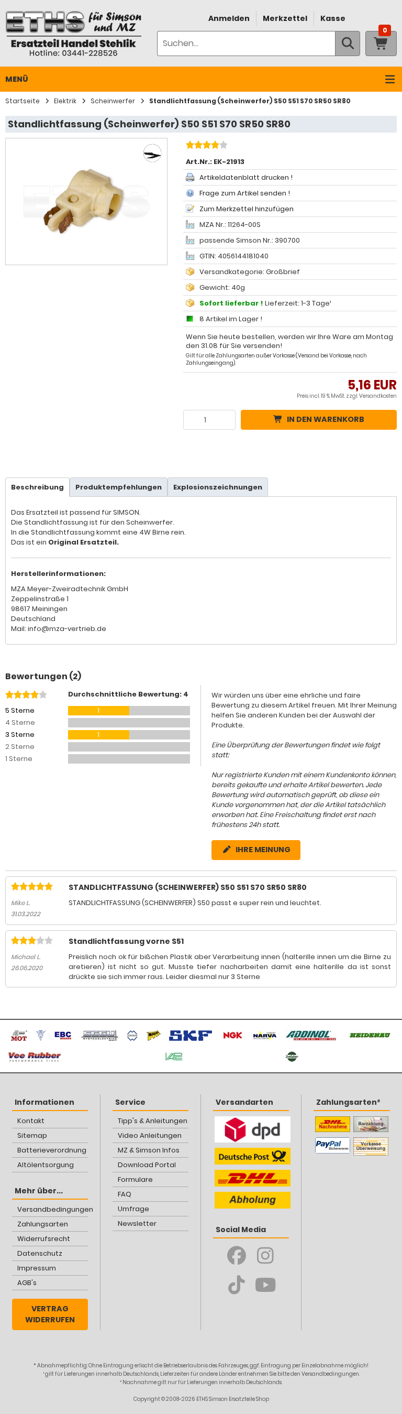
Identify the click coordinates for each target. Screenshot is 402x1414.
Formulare (135, 1179)
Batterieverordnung (51, 1150)
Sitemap (32, 1135)
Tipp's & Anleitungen (152, 1121)
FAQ (124, 1194)
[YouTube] (265, 1285)
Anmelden (229, 18)
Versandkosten (378, 396)
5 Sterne (20, 710)
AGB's (27, 1283)
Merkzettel (285, 18)
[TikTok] (236, 1285)
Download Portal (147, 1165)
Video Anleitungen (150, 1135)
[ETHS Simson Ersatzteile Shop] (73, 33)
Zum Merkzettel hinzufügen (246, 209)
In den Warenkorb (325, 419)
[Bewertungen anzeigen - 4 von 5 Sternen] (205, 146)
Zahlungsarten (42, 1224)
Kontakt (30, 1121)
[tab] (37, 487)
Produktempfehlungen (118, 487)
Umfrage (133, 1209)
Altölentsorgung (45, 1165)
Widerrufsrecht (43, 1239)
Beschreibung (37, 487)
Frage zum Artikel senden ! (244, 193)
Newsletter (137, 1223)
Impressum (36, 1268)
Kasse (332, 18)
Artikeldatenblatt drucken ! (246, 177)
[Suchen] (347, 43)
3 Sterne (20, 734)
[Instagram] (265, 1255)
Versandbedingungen (52, 1209)
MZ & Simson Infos (149, 1150)
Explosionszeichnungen (217, 487)
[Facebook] (236, 1255)
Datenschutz (39, 1253)
